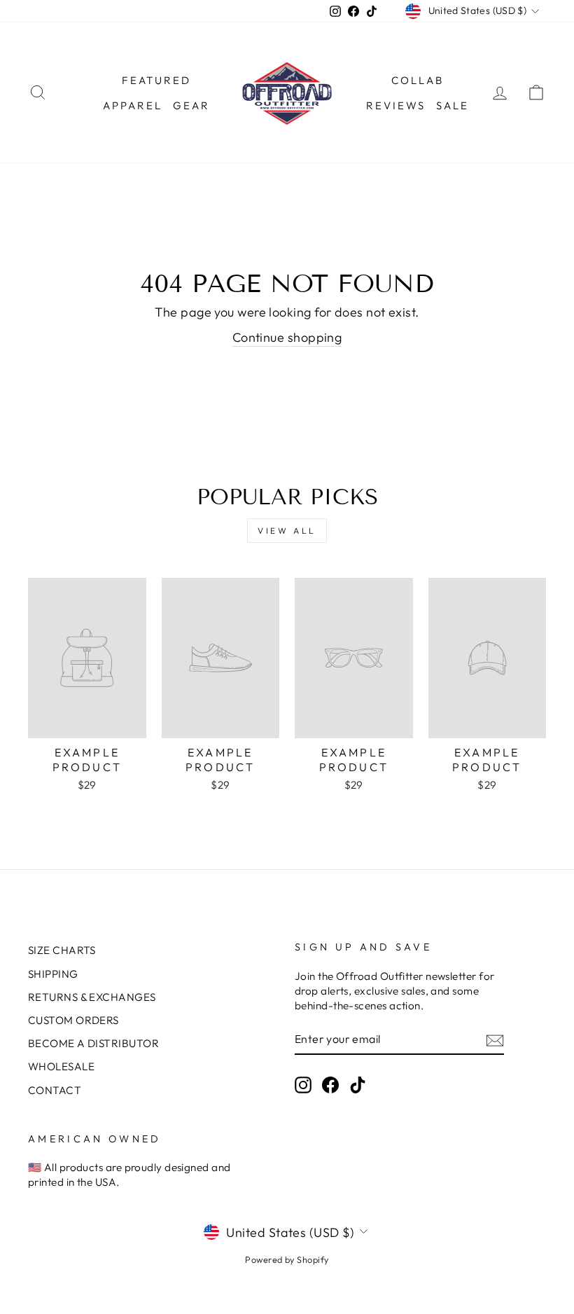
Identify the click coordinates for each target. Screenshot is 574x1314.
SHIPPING (53, 974)
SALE (452, 105)
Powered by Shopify (286, 1259)
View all (287, 530)
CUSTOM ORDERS (73, 1020)
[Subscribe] (495, 1039)
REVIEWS (396, 105)
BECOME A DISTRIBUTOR (93, 1043)
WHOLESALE (61, 1066)
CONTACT (54, 1090)
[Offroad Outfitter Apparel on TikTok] (357, 1084)
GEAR (191, 105)
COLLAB (417, 80)
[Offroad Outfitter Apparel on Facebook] (330, 1084)
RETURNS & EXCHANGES (92, 997)
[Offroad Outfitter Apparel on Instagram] (303, 1084)
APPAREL (132, 105)
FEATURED (156, 80)
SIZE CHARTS (62, 950)
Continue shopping (287, 337)
